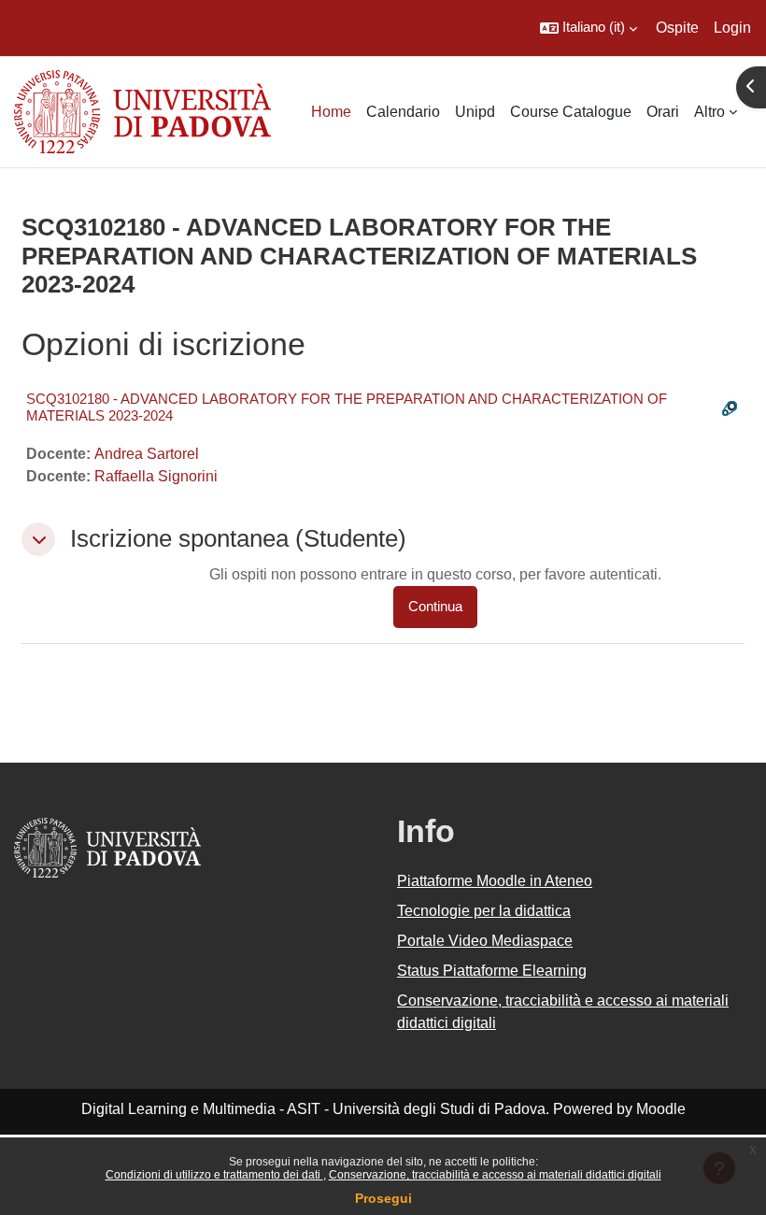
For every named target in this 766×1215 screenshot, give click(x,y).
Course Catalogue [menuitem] (570, 112)
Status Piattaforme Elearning (492, 971)
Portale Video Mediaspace (485, 941)
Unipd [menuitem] (475, 112)
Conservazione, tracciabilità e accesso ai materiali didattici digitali (495, 1174)
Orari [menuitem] (662, 112)
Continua (435, 606)
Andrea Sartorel (146, 454)
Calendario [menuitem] (403, 112)
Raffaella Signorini (156, 476)
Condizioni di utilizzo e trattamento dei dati (214, 1174)
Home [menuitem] (331, 112)
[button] (588, 28)
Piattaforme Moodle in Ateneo (494, 881)
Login (732, 28)
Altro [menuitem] (709, 112)
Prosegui (383, 1198)
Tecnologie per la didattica (484, 911)
